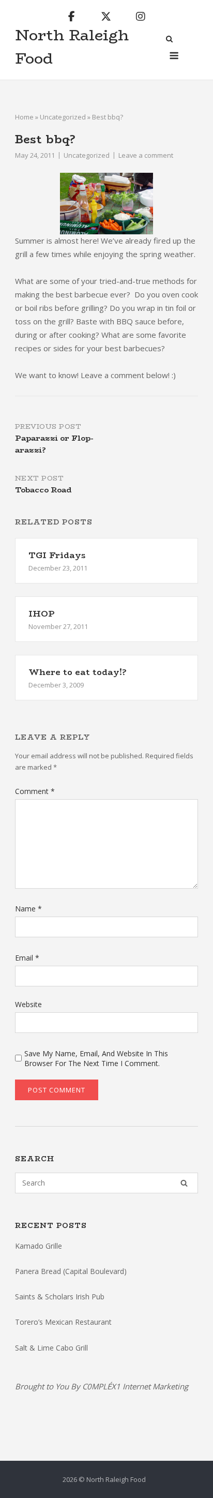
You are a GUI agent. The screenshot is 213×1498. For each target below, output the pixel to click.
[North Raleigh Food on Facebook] (71, 16)
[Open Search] (169, 39)
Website (28, 1004)
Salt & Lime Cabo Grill (51, 1348)
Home (24, 117)
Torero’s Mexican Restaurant (63, 1322)
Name (28, 908)
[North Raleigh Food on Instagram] (140, 16)
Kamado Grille (38, 1246)
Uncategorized (63, 117)
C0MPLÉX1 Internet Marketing (135, 1386)
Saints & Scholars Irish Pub (59, 1296)
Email (27, 958)
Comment (35, 791)
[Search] (184, 1183)
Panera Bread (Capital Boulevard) (71, 1271)
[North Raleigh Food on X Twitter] (105, 16)
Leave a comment (145, 155)
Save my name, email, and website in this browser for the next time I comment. (96, 1058)
